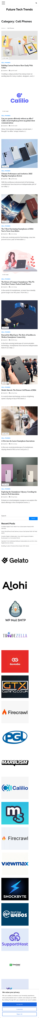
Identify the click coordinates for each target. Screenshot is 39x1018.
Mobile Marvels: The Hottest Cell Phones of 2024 (18, 390)
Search (3, 516)
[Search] (36, 3)
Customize (19, 1009)
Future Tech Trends (19, 9)
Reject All (19, 1014)
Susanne (5, 70)
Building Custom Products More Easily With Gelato (15, 546)
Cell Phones (5, 62)
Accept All (19, 1004)
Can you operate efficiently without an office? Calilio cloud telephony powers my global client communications (18, 121)
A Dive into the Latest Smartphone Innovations (18, 441)
